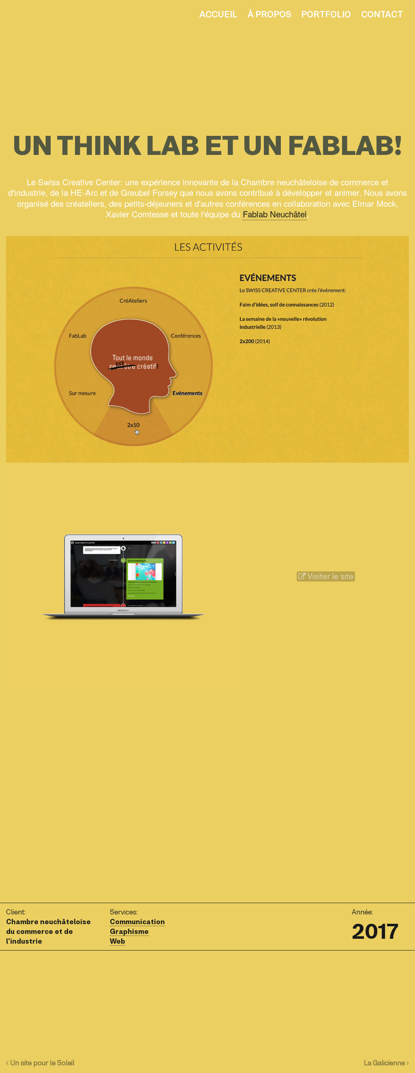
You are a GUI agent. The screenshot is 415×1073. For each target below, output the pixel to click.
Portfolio (326, 14)
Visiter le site (329, 576)
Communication (137, 922)
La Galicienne (385, 1063)
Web (117, 941)
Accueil (218, 14)
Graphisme (129, 931)
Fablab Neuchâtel (275, 214)
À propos (269, 14)
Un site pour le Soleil (42, 1063)
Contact (382, 14)
